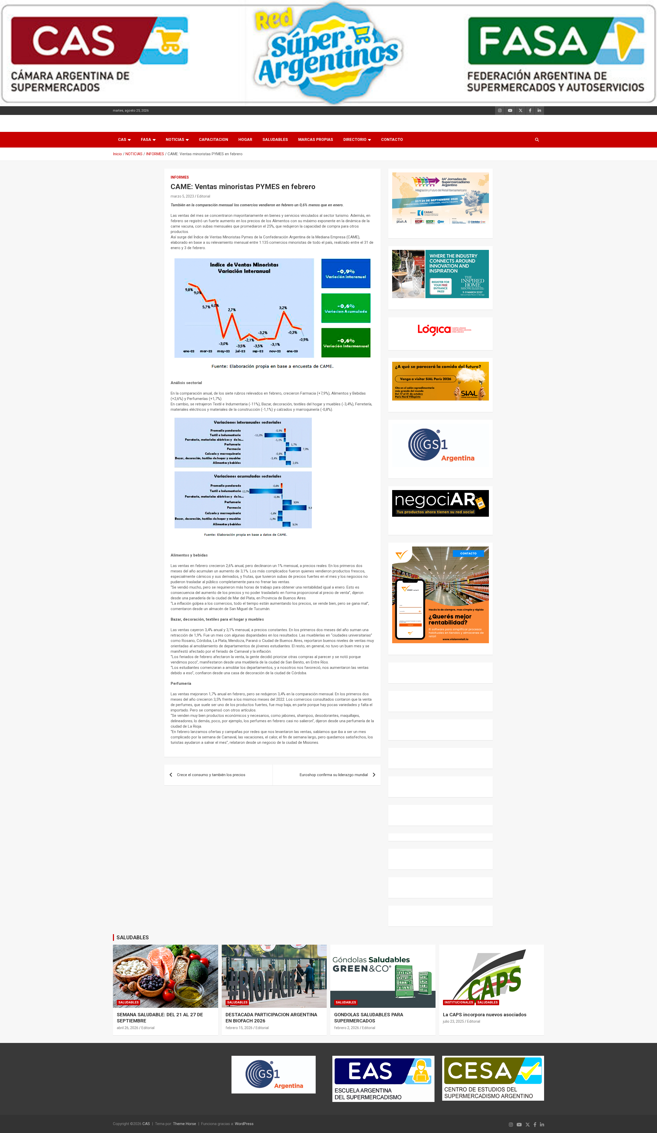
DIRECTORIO (354, 139)
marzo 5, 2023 (182, 196)
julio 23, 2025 (453, 1021)
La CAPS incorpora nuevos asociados (484, 1015)
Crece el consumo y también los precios (211, 775)
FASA (146, 139)
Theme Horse (184, 1123)
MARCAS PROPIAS (315, 139)
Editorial (203, 196)
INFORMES (180, 177)
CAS (122, 139)
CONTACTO (392, 139)
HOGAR (245, 139)
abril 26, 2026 (127, 1028)
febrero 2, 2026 (346, 1028)
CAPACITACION (213, 139)
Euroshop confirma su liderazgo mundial (334, 775)
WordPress (244, 1123)
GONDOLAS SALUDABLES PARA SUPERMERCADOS (368, 1018)
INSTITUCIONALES (459, 1002)
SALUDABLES (275, 139)
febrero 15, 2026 (239, 1028)
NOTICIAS (175, 139)
